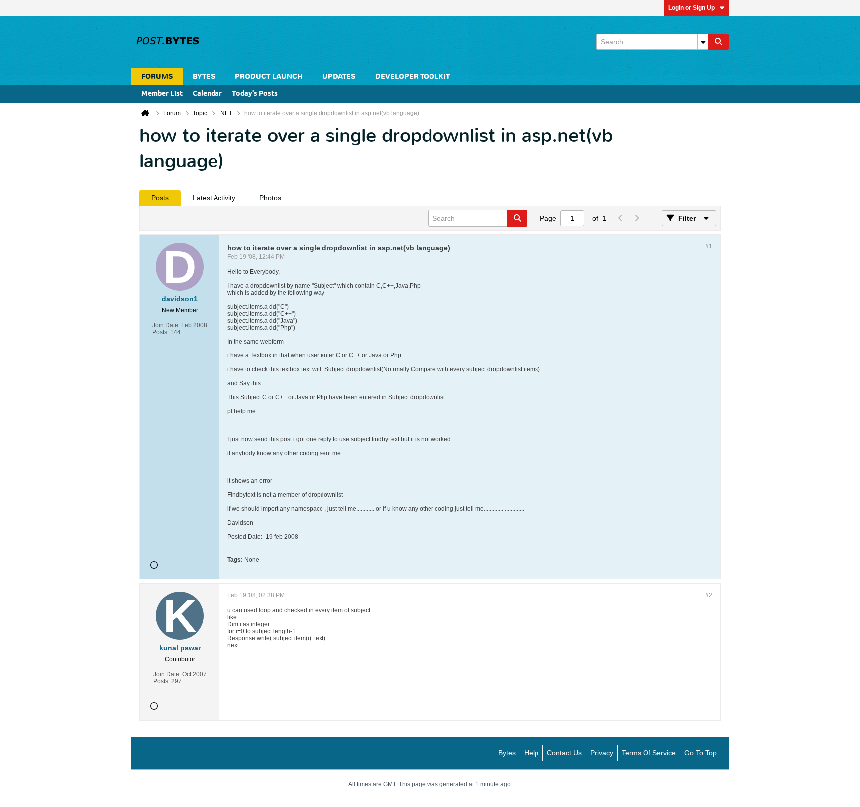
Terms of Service (649, 753)
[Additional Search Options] (702, 42)
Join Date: (166, 325)
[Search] (718, 42)
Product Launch (269, 76)
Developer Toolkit (412, 76)
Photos (270, 198)
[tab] (160, 198)
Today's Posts (255, 94)
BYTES (204, 76)
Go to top (700, 753)
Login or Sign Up (691, 7)
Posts (160, 198)
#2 (708, 595)
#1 (708, 246)
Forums (157, 76)
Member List (162, 94)
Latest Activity (214, 198)
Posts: (160, 332)
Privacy (601, 753)
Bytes (507, 753)
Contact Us (564, 753)
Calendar (207, 94)
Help (531, 753)
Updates (338, 76)
